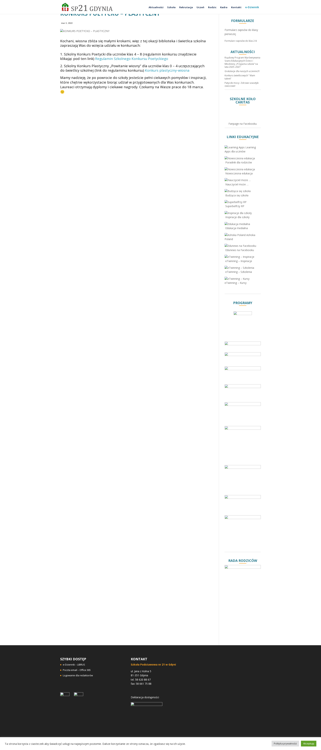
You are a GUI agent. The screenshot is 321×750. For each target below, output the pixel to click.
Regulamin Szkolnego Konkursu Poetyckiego (131, 58)
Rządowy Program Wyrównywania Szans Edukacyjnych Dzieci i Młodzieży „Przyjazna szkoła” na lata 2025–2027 (242, 62)
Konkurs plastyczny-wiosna (167, 70)
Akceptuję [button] (308, 743)
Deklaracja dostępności (145, 697)
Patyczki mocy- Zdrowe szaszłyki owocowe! (242, 84)
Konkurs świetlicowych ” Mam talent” (240, 77)
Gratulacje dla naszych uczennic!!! (242, 71)
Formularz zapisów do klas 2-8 (241, 40)
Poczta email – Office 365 (77, 670)
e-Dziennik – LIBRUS (74, 664)
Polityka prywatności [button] (285, 743)
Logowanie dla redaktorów (78, 675)
